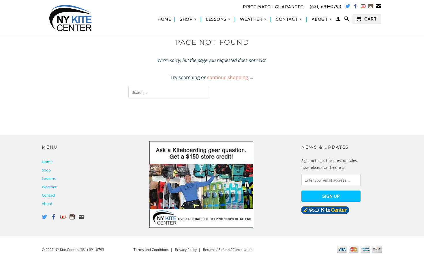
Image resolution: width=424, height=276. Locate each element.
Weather (253, 19)
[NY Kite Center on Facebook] (355, 7)
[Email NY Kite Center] (378, 7)
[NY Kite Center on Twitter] (348, 7)
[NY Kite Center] (82, 18)
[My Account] (338, 19)
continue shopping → (230, 77)
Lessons (218, 19)
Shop (188, 19)
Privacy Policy (186, 249)
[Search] (346, 19)
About (322, 19)
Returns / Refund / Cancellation (227, 249)
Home (164, 19)
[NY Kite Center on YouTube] (363, 7)
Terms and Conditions (151, 249)
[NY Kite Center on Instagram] (370, 7)
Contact (289, 19)
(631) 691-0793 (92, 249)
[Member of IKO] (325, 212)
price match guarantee (273, 7)
